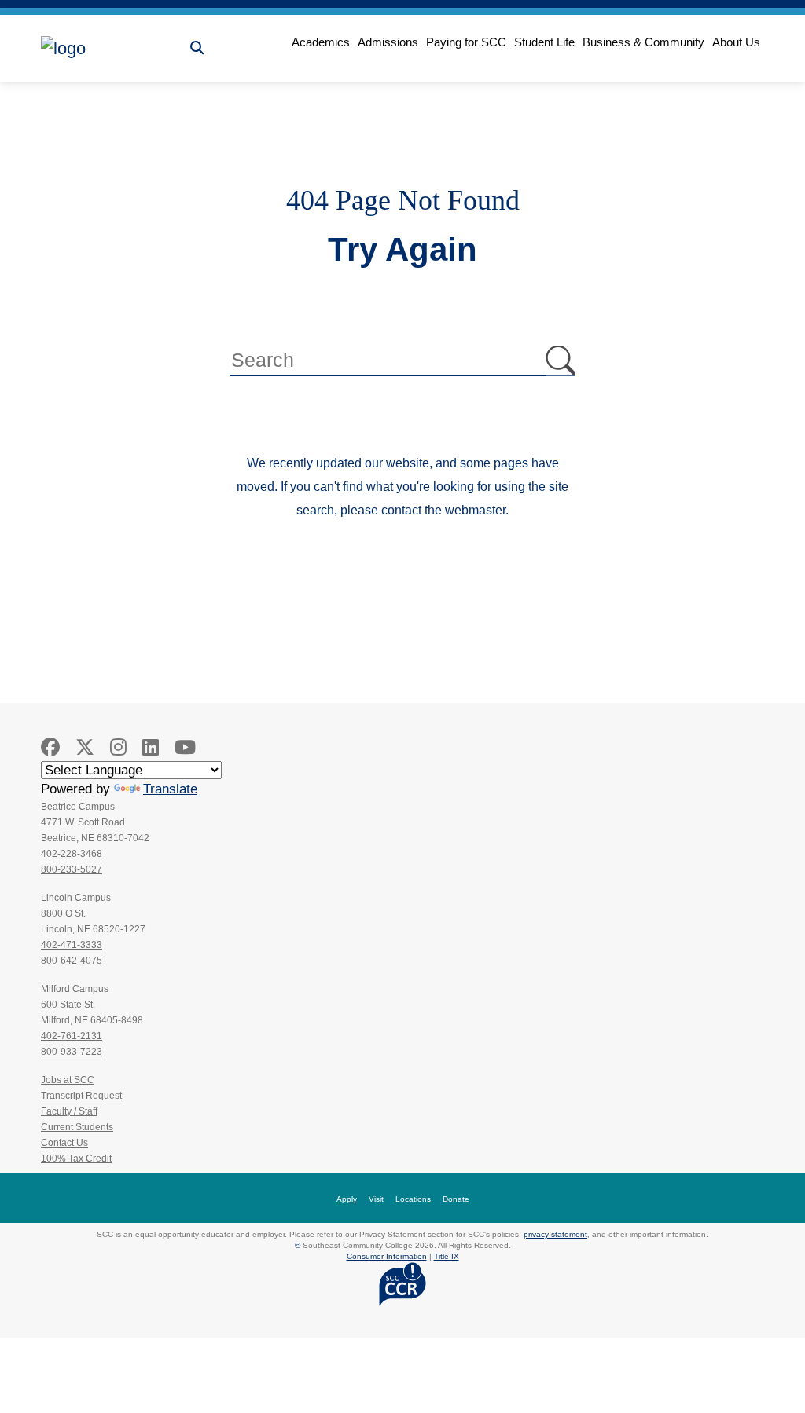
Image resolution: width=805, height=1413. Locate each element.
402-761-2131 (71, 1035)
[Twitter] (84, 747)
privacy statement (555, 1234)
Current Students (77, 1127)
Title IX (446, 1256)
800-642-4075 (71, 960)
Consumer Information (387, 1256)
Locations (413, 1199)
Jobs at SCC (67, 1079)
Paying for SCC (466, 42)
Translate (170, 789)
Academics (321, 42)
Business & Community (643, 42)
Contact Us (64, 1142)
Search (560, 361)
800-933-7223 (71, 1051)
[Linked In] (150, 747)
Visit (376, 1199)
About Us (736, 42)
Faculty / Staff (69, 1111)
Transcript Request (81, 1095)
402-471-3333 (71, 944)
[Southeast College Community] (111, 48)
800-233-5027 (71, 869)
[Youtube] (185, 747)
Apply (346, 1199)
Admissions (388, 42)
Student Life (544, 42)
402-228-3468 (71, 853)
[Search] (197, 48)
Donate (456, 1199)
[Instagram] (118, 747)
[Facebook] (50, 747)
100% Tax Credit (76, 1158)
